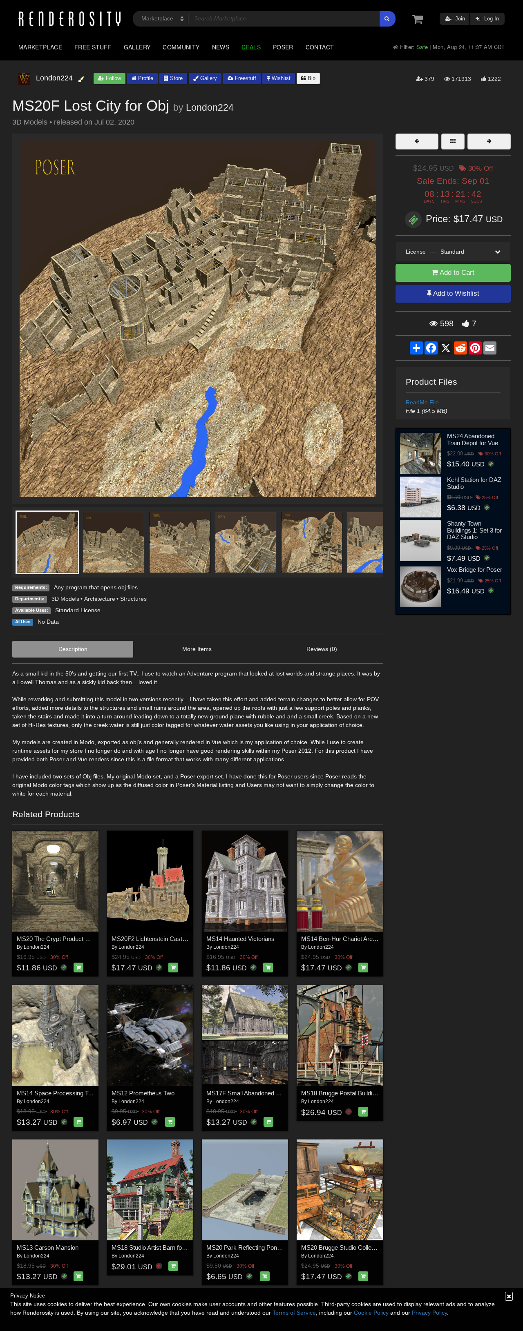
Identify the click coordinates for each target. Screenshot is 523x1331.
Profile (144, 78)
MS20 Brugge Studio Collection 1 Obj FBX (357, 1247)
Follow (112, 78)
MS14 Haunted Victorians (240, 938)
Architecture (99, 598)
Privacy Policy (429, 1312)
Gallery (137, 47)
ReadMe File (422, 402)
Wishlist (280, 78)
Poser (283, 47)
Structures (133, 598)
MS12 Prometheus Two (143, 1093)
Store (175, 78)
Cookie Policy (371, 1312)
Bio (310, 78)
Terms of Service (294, 1312)
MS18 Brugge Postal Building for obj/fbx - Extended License (380, 1093)
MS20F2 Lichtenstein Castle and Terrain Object (174, 938)
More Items (197, 649)
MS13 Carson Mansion (47, 1247)
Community (181, 47)
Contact (320, 47)
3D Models (65, 598)
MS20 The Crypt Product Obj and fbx (66, 938)
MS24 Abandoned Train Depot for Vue (472, 439)
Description (72, 649)
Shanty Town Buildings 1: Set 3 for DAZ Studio (474, 530)
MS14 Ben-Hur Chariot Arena (340, 938)
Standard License (78, 610)
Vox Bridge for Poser (474, 569)
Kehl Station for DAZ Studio (474, 483)
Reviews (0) (321, 649)
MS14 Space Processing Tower (59, 1093)
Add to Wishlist (455, 293)
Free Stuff (93, 47)
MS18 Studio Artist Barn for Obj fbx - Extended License (185, 1247)
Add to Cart (456, 272)
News (220, 47)
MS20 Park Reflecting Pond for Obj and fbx (263, 1247)
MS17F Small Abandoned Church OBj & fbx (264, 1093)
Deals (251, 47)
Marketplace (40, 47)
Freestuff (244, 78)
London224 (210, 107)
